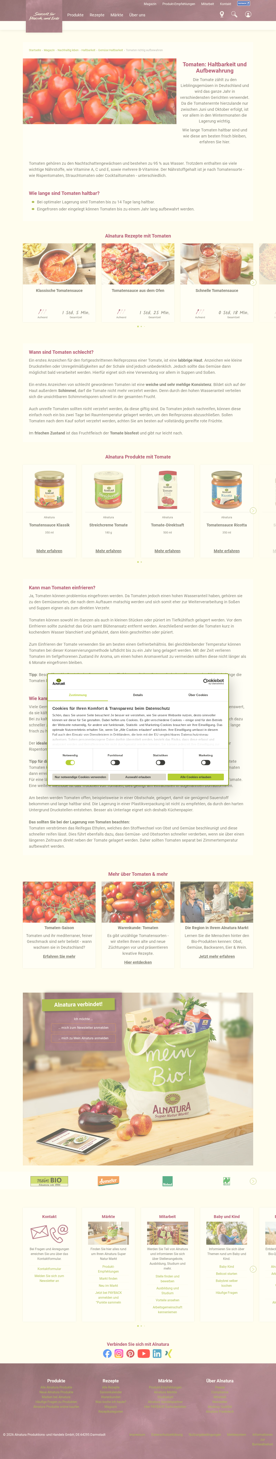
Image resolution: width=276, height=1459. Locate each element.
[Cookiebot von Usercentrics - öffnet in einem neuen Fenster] (206, 682)
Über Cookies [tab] (198, 695)
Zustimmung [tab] (78, 695)
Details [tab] (138, 695)
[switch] (115, 762)
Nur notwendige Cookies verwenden (80, 777)
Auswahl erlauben (138, 777)
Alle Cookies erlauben (195, 777)
